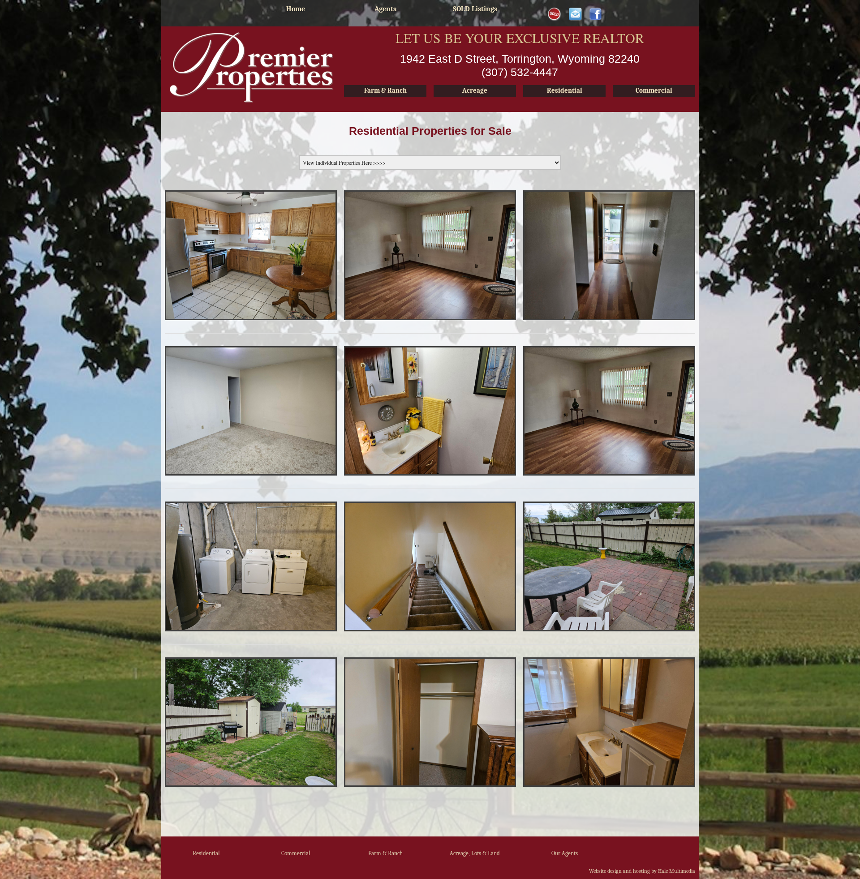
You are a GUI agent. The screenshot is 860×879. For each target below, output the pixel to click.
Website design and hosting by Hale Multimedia (642, 871)
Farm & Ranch (385, 853)
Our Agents (564, 853)
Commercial (295, 853)
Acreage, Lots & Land (475, 853)
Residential (206, 853)
